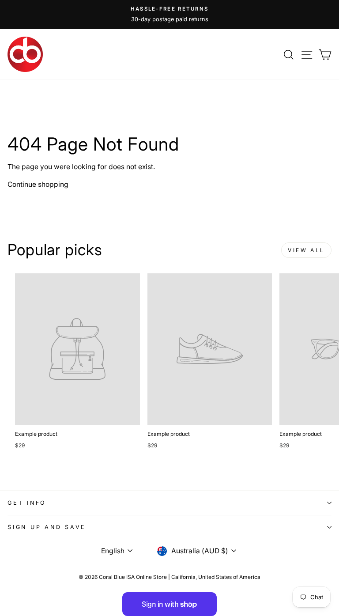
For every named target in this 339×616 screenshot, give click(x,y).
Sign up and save (47, 527)
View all (306, 250)
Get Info (27, 502)
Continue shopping (38, 184)
